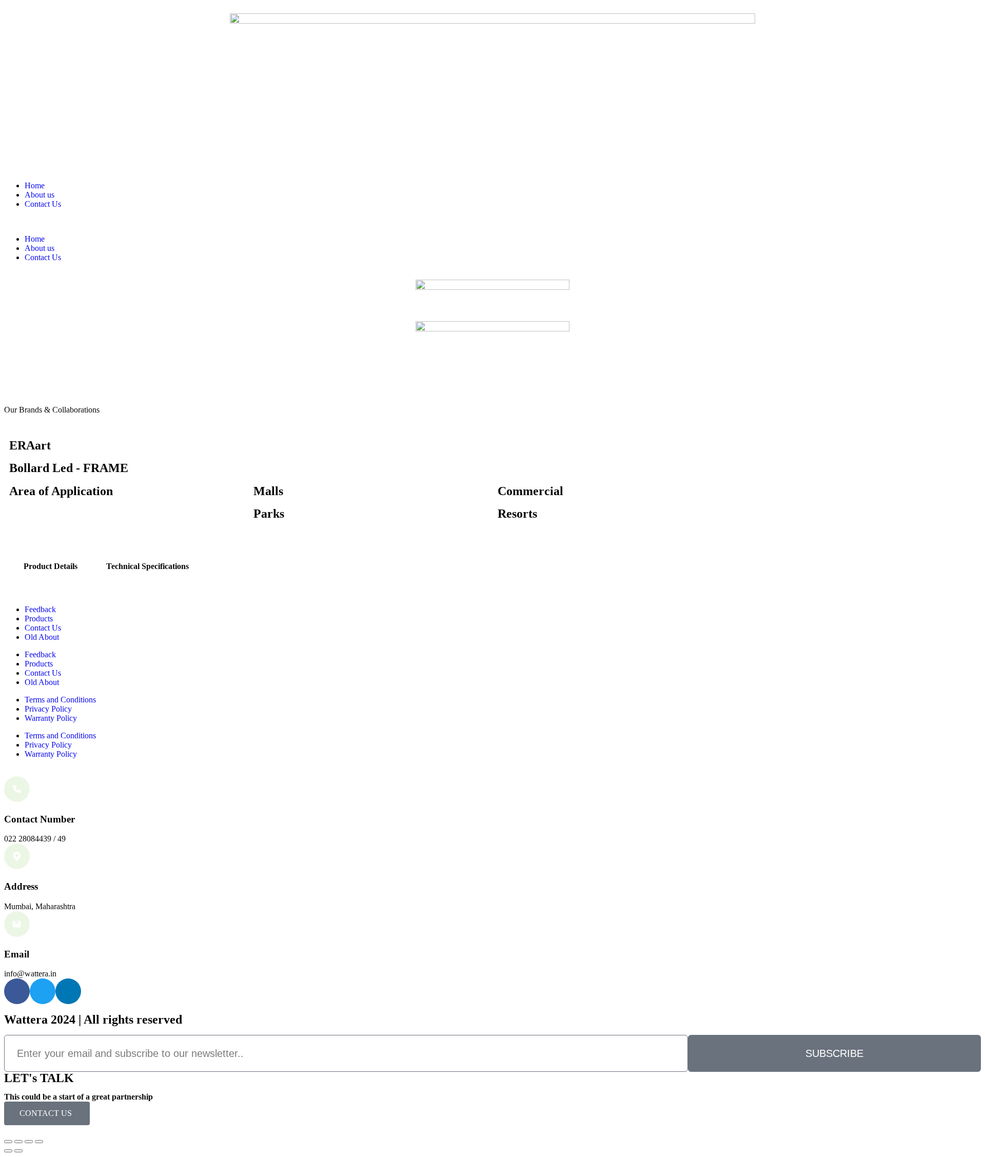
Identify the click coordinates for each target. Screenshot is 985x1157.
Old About (42, 637)
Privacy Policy (48, 708)
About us (39, 194)
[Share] (18, 1141)
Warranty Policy (51, 718)
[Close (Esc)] (8, 1141)
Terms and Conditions (60, 699)
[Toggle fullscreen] (29, 1141)
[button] (492, 221)
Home (35, 185)
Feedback (40, 609)
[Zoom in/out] (39, 1141)
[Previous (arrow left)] (8, 1150)
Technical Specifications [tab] (147, 566)
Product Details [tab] (50, 566)
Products (39, 618)
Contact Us (43, 204)
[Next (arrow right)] (18, 1150)
